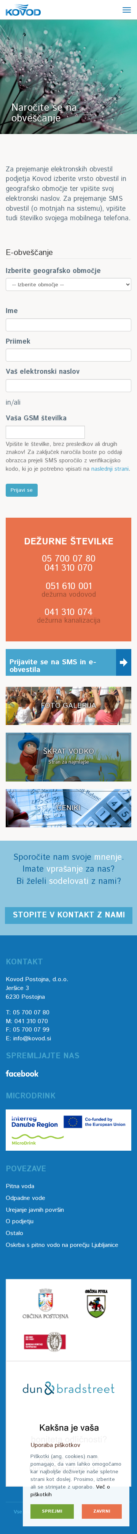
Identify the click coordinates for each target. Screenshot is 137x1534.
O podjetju (19, 1221)
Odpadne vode (25, 1198)
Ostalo (14, 1233)
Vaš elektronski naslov (43, 372)
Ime (12, 311)
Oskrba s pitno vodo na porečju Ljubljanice (62, 1245)
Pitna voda (20, 1186)
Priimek (18, 342)
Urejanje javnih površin (35, 1210)
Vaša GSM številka (36, 418)
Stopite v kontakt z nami (69, 915)
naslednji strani (110, 469)
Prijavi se (22, 490)
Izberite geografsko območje (53, 271)
